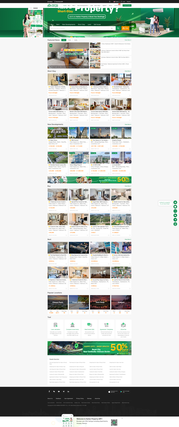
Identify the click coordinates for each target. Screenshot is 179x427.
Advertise (97, 398)
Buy (69, 5)
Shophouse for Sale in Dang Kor (77, 366)
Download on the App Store (114, 392)
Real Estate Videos (106, 402)
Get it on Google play (126, 392)
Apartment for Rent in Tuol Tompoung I (58, 377)
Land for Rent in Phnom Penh (96, 379)
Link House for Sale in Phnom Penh (57, 369)
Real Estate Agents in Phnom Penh (57, 382)
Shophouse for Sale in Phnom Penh (97, 362)
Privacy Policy (80, 398)
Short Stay (97, 5)
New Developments (82, 5)
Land (91, 5)
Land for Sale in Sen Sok (115, 369)
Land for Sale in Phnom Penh (96, 369)
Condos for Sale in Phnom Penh (57, 371)
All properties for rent (114, 382)
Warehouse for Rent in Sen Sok (77, 379)
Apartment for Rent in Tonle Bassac (117, 374)
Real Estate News (96, 402)
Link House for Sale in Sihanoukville (78, 369)
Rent (73, 5)
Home (64, 5)
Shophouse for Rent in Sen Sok (97, 377)
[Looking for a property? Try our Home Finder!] (175, 202)
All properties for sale (94, 382)
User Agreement (68, 398)
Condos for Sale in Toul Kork (96, 371)
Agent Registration (116, 402)
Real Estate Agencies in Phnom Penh (78, 382)
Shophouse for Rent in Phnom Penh (78, 377)
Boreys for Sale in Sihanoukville (97, 374)
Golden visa (77, 402)
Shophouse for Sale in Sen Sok (116, 362)
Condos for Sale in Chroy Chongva (117, 371)
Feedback (58, 398)
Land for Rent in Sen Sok (115, 379)
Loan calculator (51, 402)
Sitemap (89, 398)
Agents (104, 5)
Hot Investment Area (68, 402)
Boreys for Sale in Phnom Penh (76, 374)
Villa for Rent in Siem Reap (55, 379)
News (110, 5)
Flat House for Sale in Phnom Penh (77, 362)
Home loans (59, 402)
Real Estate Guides (86, 402)
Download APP (59, 1)
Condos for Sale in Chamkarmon (77, 371)
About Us (50, 398)
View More (127, 40)
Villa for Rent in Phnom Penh (115, 377)
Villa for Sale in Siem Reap (115, 366)
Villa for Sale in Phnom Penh (96, 366)
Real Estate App (125, 402)
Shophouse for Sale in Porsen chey (57, 366)
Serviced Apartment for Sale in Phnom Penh (58, 363)
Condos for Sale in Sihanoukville (57, 374)
